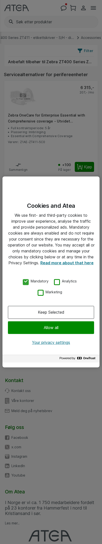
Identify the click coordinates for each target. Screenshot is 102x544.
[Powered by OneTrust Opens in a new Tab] (78, 359)
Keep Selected (51, 312)
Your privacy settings (51, 342)
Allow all (51, 327)
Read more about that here (67, 262)
